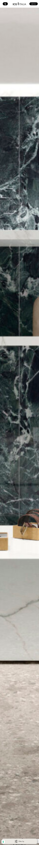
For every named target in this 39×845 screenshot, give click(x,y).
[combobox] (19, 712)
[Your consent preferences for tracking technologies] (3, 842)
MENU (33, 4)
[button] (33, 712)
